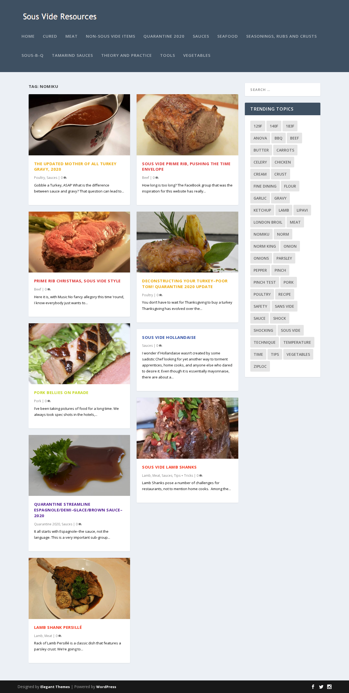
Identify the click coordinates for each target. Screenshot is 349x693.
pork (289, 282)
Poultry (39, 177)
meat (295, 222)
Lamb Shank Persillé (58, 627)
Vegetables (196, 55)
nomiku (261, 234)
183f (290, 126)
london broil (268, 222)
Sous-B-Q (33, 55)
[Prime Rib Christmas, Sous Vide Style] (79, 242)
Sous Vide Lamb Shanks (169, 467)
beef (294, 138)
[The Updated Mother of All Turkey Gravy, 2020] (79, 124)
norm (283, 234)
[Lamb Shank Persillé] (79, 588)
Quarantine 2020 (164, 36)
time (258, 354)
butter (261, 150)
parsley (284, 258)
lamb (284, 210)
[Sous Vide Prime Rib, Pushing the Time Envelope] (187, 124)
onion (290, 246)
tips (275, 354)
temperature (297, 342)
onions (261, 258)
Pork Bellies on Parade (61, 392)
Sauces (201, 36)
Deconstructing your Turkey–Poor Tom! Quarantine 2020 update (185, 283)
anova (260, 138)
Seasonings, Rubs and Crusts (281, 36)
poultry (262, 294)
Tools (167, 55)
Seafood (227, 36)
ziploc (260, 366)
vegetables (298, 354)
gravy (280, 198)
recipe (284, 294)
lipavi (302, 210)
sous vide (290, 330)
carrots (285, 150)
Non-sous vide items (110, 36)
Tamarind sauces (72, 55)
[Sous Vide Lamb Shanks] (187, 428)
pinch (280, 270)
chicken (283, 162)
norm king (265, 246)
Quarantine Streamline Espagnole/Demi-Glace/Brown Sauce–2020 (78, 509)
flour (290, 186)
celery (260, 162)
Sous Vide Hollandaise (169, 337)
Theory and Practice (126, 55)
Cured (50, 36)
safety (260, 306)
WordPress (106, 686)
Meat (71, 36)
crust (280, 174)
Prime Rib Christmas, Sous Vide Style (77, 280)
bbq (278, 138)
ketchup (262, 210)
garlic (260, 198)
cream (260, 174)
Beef (37, 289)
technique (265, 342)
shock (279, 318)
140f (274, 126)
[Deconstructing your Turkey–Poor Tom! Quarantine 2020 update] (187, 242)
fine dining (265, 186)
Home (28, 36)
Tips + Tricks (183, 475)
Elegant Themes (55, 686)
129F (258, 126)
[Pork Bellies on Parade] (79, 353)
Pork (37, 401)
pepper (260, 270)
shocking (263, 330)
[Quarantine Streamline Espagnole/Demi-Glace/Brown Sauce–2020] (79, 465)
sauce (260, 318)
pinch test (265, 282)
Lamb (38, 635)
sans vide (284, 306)
